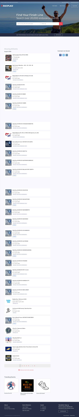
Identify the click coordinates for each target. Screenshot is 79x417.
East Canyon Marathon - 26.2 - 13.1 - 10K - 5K (23, 65)
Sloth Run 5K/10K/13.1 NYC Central (21, 270)
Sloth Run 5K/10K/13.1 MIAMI (19, 94)
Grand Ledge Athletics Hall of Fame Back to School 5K (25, 347)
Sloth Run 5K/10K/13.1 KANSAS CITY (21, 280)
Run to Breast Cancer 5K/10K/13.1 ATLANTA (23, 142)
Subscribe (74, 5)
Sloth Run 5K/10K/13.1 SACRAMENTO (21, 210)
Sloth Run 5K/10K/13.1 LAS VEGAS (20, 241)
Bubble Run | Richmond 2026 (19, 299)
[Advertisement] (27, 42)
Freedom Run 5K (8, 393)
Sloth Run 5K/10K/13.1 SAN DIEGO (20, 219)
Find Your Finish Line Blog (9, 408)
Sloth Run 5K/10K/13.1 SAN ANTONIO (21, 199)
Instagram (44, 408)
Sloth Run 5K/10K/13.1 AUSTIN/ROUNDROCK (23, 160)
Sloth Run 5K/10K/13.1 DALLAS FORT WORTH (23, 169)
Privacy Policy (72, 415)
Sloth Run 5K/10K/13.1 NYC (19, 84)
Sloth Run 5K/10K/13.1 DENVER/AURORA (22, 250)
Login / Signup (25, 407)
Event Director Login (74, 2)
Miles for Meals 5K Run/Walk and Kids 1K (26, 394)
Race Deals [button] (62, 5)
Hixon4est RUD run (17, 338)
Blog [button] (69, 5)
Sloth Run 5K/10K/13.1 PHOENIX (20, 261)
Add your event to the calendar (27, 370)
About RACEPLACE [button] (65, 2)
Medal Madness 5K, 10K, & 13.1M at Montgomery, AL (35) (26, 132)
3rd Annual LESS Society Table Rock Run (22, 308)
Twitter (43, 410)
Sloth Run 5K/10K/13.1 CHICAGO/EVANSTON (23, 123)
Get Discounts (58, 34)
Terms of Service (66, 415)
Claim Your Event (25, 410)
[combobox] (28, 23)
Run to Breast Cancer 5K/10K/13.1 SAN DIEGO (23, 317)
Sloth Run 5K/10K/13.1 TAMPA (19, 103)
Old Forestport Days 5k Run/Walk (20, 55)
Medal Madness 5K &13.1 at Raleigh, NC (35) (23, 75)
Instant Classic (16, 356)
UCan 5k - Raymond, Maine (19, 328)
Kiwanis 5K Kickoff (40, 393)
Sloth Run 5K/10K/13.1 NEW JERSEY (21, 290)
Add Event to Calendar (26, 408)
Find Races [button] (54, 5)
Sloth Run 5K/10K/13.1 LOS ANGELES (21, 230)
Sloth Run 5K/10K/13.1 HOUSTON (20, 190)
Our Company (7, 407)
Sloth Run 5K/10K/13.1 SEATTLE (20, 151)
